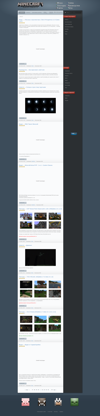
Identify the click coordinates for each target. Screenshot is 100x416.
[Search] (65, 13)
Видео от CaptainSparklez (33, 344)
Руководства (23, 70)
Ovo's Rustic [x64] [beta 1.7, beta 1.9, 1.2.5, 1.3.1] (41, 312)
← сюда (26, 389)
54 (46, 389)
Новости (21, 87)
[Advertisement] (72, 50)
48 (34, 389)
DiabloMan (33, 161)
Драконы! (29, 245)
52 (42, 389)
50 (38, 389)
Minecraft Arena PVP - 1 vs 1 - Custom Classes (38, 165)
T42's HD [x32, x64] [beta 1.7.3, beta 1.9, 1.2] (40, 277)
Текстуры (22, 209)
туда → (55, 389)
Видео (21, 124)
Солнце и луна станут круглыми (36, 87)
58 (52, 389)
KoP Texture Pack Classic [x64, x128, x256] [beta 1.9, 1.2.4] (44, 209)
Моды (21, 19)
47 (32, 389)
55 (48, 389)
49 (36, 389)
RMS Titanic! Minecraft (31, 124)
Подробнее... (22, 63)
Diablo (32, 83)
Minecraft (21, 16)
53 (44, 389)
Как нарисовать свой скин (37, 70)
